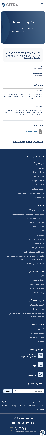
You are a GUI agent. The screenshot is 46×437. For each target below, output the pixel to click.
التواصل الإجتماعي (37, 333)
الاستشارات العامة (37, 288)
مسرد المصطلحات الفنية (35, 406)
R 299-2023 (31, 131)
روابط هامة (6, 406)
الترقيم (41, 231)
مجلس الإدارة (39, 176)
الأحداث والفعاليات (37, 305)
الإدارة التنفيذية (38, 180)
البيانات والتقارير (38, 189)
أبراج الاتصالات (39, 243)
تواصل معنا (39, 329)
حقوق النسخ (39, 409)
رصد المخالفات (38, 292)
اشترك (7, 391)
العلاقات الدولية (38, 185)
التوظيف (40, 341)
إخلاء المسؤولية (7, 402)
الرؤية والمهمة (38, 172)
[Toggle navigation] (43, 4)
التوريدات (40, 235)
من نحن (41, 168)
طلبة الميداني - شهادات (34, 263)
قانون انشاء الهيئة (37, 276)
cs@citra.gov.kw (28, 356)
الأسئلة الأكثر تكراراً (37, 337)
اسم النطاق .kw (38, 247)
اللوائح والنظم (28, 31)
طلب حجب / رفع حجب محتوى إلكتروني (28, 214)
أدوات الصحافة (38, 309)
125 (34, 366)
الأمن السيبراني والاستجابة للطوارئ (30, 193)
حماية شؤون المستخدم (34, 218)
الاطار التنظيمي (18, 28)
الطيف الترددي (38, 226)
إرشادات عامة (39, 197)
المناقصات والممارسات (35, 239)
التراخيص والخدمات (36, 222)
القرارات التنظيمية (37, 284)
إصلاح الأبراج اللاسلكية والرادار (33, 252)
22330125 (31, 375)
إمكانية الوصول (38, 402)
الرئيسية (30, 28)
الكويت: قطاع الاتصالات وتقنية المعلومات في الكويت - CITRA (26, 315)
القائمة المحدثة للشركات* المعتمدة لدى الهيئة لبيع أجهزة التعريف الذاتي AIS (25, 258)
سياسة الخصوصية (18, 406)
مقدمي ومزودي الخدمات (34, 210)
